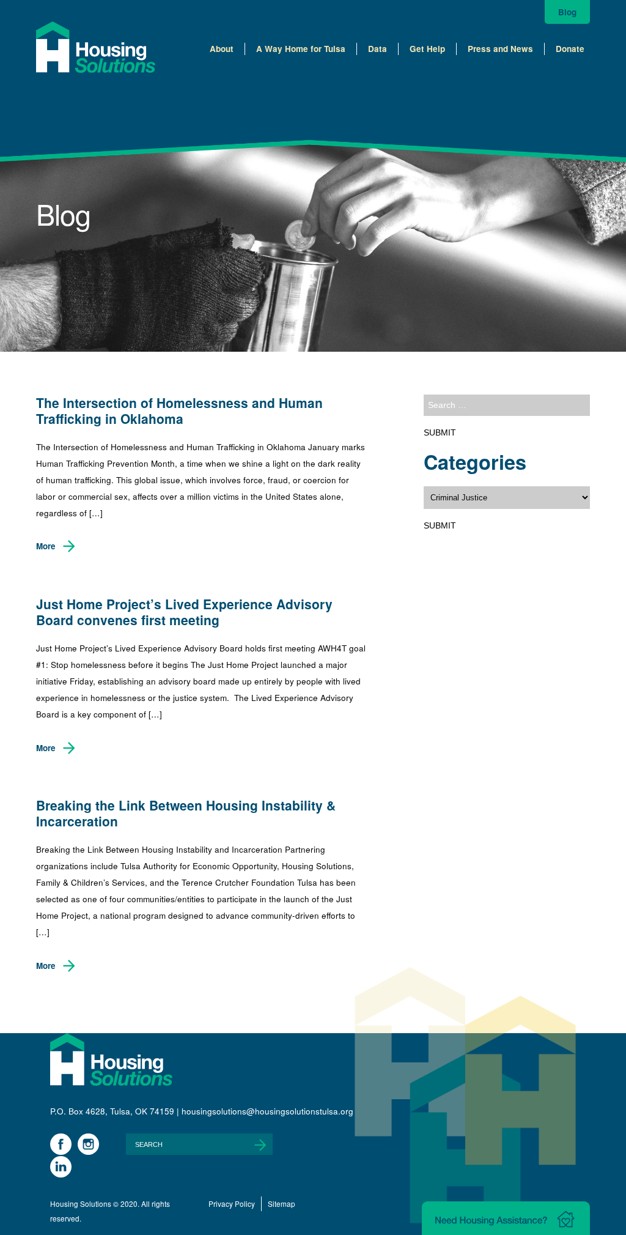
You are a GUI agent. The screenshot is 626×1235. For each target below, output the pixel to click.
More (46, 546)
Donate (570, 48)
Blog (567, 12)
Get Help (427, 48)
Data (377, 48)
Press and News (500, 48)
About (222, 48)
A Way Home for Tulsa (300, 48)
